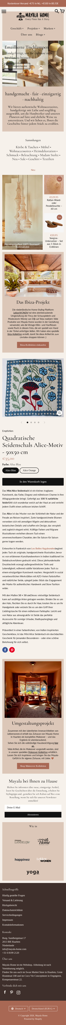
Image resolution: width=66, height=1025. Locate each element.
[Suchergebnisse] (56, 11)
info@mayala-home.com (14, 949)
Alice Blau (10, 470)
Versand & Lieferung (12, 900)
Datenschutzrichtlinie (12, 910)
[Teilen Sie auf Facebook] (5, 650)
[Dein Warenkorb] (62, 11)
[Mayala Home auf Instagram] (18, 993)
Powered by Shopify (33, 1019)
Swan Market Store (35, 972)
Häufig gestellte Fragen (13, 895)
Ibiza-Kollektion (15, 334)
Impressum (7, 920)
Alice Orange (29, 470)
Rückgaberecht (9, 905)
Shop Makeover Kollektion (33, 766)
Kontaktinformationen (13, 924)
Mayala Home (41, 1015)
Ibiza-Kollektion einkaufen (33, 345)
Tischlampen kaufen (17, 66)
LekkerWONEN (20, 312)
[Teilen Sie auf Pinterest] (12, 650)
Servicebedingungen (12, 915)
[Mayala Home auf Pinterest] (11, 993)
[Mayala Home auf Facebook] (5, 993)
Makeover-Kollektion (38, 752)
